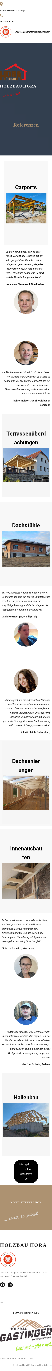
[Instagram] (10, 1284)
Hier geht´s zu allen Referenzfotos (26, 1171)
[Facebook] (2, 1284)
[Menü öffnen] (1, 102)
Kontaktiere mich (26, 1202)
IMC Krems (28, 1358)
